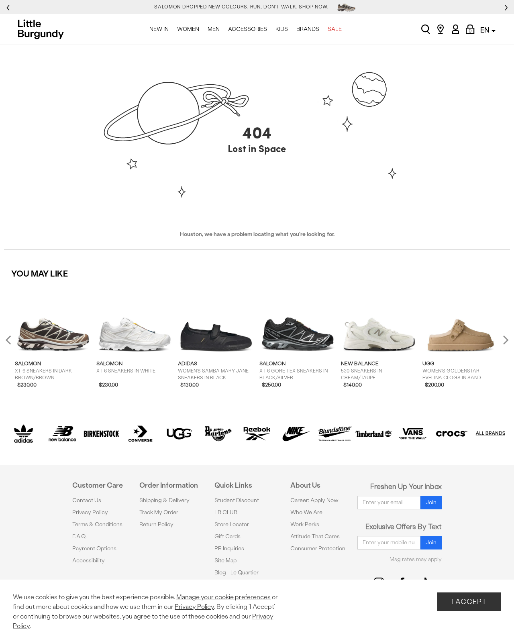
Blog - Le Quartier (236, 572)
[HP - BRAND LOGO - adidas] (23, 433)
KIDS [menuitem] (281, 29)
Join (431, 502)
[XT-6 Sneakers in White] (134, 319)
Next (504, 339)
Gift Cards (227, 536)
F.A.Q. (79, 536)
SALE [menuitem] (335, 29)
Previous (13, 343)
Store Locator (231, 524)
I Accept (469, 601)
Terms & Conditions (97, 524)
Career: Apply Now (314, 500)
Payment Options (94, 548)
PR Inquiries (229, 548)
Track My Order (158, 512)
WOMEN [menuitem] (188, 29)
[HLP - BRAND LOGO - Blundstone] (334, 433)
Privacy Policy (90, 512)
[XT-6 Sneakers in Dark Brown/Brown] (53, 319)
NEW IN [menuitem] (159, 29)
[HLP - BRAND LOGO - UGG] (179, 433)
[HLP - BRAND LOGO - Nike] (295, 433)
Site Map (225, 560)
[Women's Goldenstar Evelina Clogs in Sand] (460, 319)
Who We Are (306, 512)
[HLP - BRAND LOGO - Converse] (140, 433)
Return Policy (156, 524)
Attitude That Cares (315, 536)
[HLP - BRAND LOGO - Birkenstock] (101, 433)
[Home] (43, 29)
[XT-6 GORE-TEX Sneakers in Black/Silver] (297, 319)
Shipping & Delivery (164, 500)
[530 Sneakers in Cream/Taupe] (379, 319)
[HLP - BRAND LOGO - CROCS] (451, 433)
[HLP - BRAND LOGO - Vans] (412, 433)
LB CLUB (225, 512)
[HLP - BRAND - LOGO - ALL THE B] (490, 433)
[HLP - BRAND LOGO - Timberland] (373, 433)
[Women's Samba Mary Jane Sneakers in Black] (216, 319)
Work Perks (304, 524)
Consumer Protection (317, 548)
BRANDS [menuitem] (307, 29)
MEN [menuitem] (214, 29)
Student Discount (236, 500)
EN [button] (485, 30)
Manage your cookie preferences (223, 597)
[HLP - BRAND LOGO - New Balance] (62, 433)
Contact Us (86, 500)
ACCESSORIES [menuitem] (247, 29)
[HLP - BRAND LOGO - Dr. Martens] (218, 433)
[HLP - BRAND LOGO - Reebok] (257, 433)
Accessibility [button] (88, 560)
